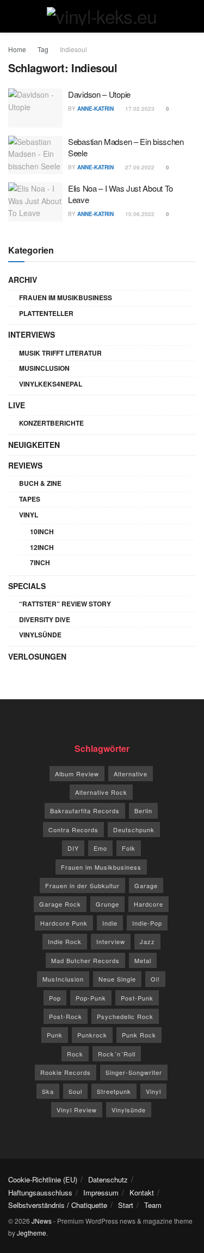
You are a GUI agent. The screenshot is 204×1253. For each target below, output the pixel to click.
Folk (128, 848)
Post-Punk (137, 997)
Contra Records (73, 829)
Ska (48, 1091)
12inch (42, 547)
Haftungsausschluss (40, 1192)
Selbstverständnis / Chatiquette (57, 1205)
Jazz (147, 941)
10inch (42, 531)
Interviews (31, 334)
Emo (100, 848)
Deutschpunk (133, 829)
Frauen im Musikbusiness (65, 297)
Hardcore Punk (64, 923)
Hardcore (148, 904)
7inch (40, 562)
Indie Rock (65, 941)
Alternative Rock (101, 792)
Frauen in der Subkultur (82, 885)
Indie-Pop (147, 923)
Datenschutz (108, 1179)
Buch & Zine (40, 483)
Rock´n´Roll (116, 1053)
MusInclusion (44, 368)
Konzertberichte (51, 423)
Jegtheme (31, 1232)
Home (17, 49)
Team (153, 1205)
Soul (75, 1091)
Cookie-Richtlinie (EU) (42, 1179)
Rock (75, 1053)
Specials (27, 585)
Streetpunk (114, 1091)
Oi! (155, 978)
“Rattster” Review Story (65, 604)
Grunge (107, 904)
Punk (55, 1034)
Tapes (29, 499)
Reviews (25, 465)
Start (125, 1205)
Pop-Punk (91, 997)
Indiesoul (73, 49)
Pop (55, 997)
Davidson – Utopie (99, 94)
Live (16, 405)
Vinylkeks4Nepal (50, 384)
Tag (43, 49)
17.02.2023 (138, 108)
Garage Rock (60, 904)
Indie (110, 923)
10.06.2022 (138, 214)
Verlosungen (37, 656)
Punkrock (92, 1034)
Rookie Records (65, 1072)
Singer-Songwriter (134, 1072)
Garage (146, 885)
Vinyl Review (77, 1109)
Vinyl (28, 515)
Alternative (130, 773)
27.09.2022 (138, 167)
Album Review (77, 773)
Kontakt (141, 1192)
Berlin (143, 810)
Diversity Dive (44, 619)
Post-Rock (65, 1016)
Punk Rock (139, 1034)
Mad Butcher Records (85, 960)
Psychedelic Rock (125, 1016)
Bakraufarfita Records (85, 810)
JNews (42, 1220)
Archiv (22, 279)
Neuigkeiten (34, 444)
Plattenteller (46, 313)
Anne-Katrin (95, 108)
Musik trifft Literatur (60, 353)
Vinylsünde (40, 635)
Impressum (101, 1192)
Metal (142, 960)
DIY (73, 848)
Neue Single (117, 978)
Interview (110, 941)
